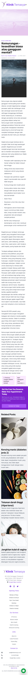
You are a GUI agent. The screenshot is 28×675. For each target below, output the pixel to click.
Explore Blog (14, 641)
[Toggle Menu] (26, 4)
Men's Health (14, 622)
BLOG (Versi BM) (6, 40)
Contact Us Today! (14, 406)
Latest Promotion (14, 638)
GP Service (14, 616)
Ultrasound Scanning (14, 627)
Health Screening (14, 625)
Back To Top (14, 668)
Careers (14, 644)
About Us (14, 636)
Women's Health (14, 619)
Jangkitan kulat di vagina (13, 549)
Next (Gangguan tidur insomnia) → (20, 380)
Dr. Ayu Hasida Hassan (9, 55)
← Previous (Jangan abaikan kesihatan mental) (8, 380)
